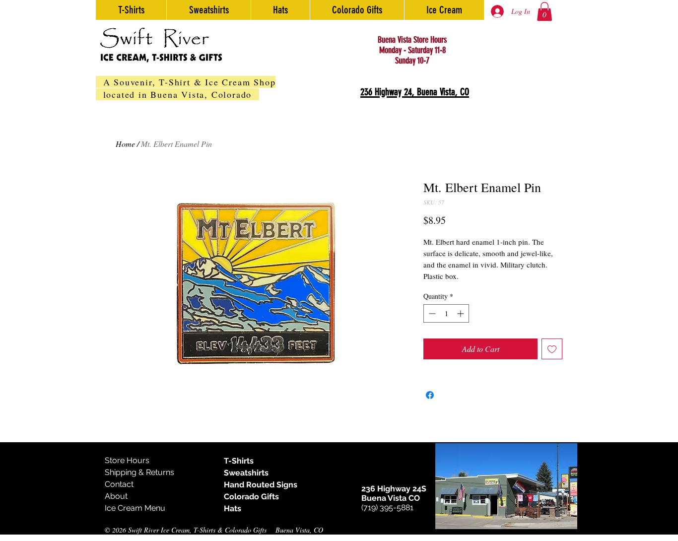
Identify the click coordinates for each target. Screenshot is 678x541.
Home (125, 143)
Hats (232, 508)
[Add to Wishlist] (552, 348)
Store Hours (127, 460)
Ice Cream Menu (135, 508)
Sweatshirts (246, 472)
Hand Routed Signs (260, 484)
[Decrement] (431, 313)
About (116, 496)
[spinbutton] (446, 313)
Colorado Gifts (251, 496)
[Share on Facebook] (430, 395)
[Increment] (461, 313)
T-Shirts (239, 461)
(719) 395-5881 (387, 507)
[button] (544, 11)
